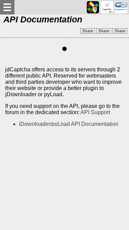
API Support (95, 112)
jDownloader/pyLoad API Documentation (68, 124)
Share (87, 31)
